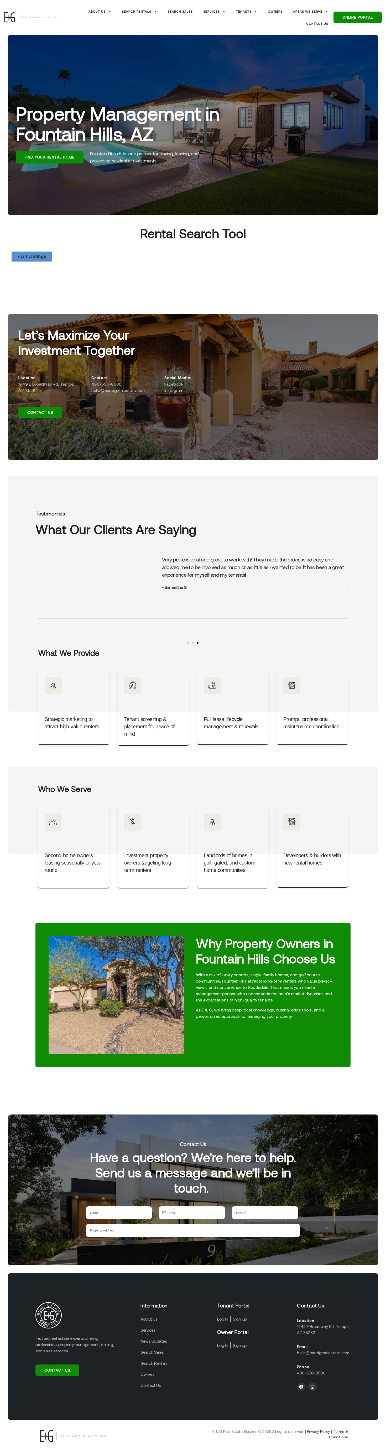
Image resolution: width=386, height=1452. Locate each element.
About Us (97, 11)
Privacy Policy (318, 1431)
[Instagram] (312, 1387)
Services (211, 11)
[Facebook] (301, 1387)
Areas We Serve (307, 11)
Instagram (173, 390)
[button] (38, 589)
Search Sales (180, 11)
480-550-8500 (311, 1373)
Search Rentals (136, 11)
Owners (275, 11)
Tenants (244, 11)
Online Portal (357, 17)
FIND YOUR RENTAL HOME (50, 157)
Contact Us (317, 23)
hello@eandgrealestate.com (323, 1352)
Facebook (173, 383)
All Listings (33, 256)
